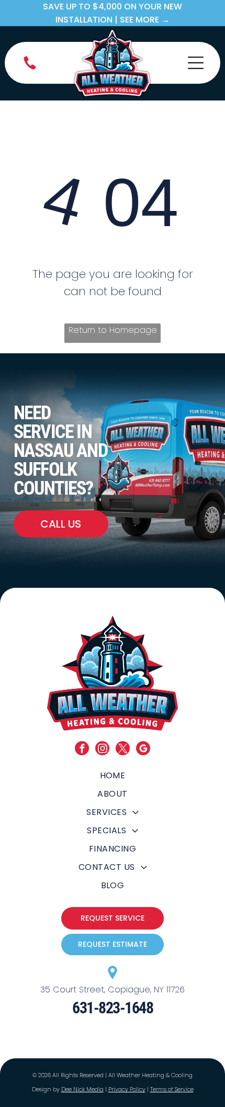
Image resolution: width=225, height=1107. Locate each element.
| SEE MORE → (142, 20)
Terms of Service (172, 1089)
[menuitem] (112, 775)
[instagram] (102, 749)
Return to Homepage (113, 330)
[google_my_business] (143, 749)
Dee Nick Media (82, 1089)
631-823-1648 (112, 1008)
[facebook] (82, 749)
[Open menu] (196, 63)
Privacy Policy (126, 1089)
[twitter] (123, 749)
